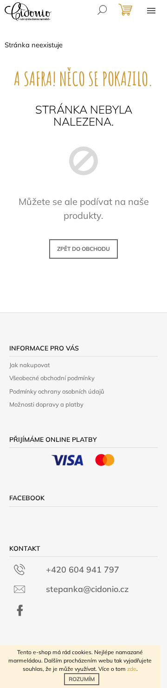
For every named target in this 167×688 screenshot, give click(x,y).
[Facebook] (20, 610)
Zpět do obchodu (83, 248)
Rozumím (82, 678)
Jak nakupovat (29, 365)
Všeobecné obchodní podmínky (52, 378)
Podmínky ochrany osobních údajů (56, 391)
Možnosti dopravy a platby (46, 404)
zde (131, 668)
